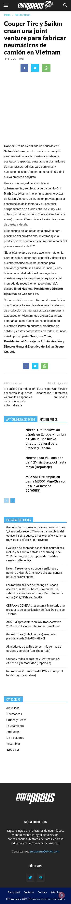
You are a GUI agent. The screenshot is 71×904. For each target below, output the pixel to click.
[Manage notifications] (62, 895)
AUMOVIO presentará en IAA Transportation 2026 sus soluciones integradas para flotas (33, 624)
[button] (65, 5)
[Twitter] (30, 878)
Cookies (42, 892)
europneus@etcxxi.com (44, 851)
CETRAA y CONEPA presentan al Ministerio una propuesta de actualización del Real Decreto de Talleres (35, 609)
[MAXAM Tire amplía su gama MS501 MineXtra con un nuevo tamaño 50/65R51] (14, 481)
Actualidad (13, 708)
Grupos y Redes (16, 720)
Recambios (13, 743)
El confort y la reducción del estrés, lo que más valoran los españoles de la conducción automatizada (20, 397)
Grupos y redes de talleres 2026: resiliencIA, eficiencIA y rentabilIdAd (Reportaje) (33, 661)
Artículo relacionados (20, 419)
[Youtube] (41, 878)
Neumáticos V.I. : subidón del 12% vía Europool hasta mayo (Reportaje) (46, 462)
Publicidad (14, 892)
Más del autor (49, 419)
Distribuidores (15, 738)
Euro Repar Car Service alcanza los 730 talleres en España (51, 393)
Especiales (13, 749)
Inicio (7, 15)
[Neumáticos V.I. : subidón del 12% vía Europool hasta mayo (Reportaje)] (14, 462)
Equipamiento (15, 726)
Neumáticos (22, 15)
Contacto (29, 892)
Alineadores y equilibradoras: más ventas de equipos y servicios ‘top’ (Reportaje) (33, 648)
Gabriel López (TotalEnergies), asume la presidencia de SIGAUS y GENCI (31, 636)
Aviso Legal (56, 892)
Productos (13, 732)
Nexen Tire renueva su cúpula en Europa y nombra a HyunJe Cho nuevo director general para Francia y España (46, 439)
